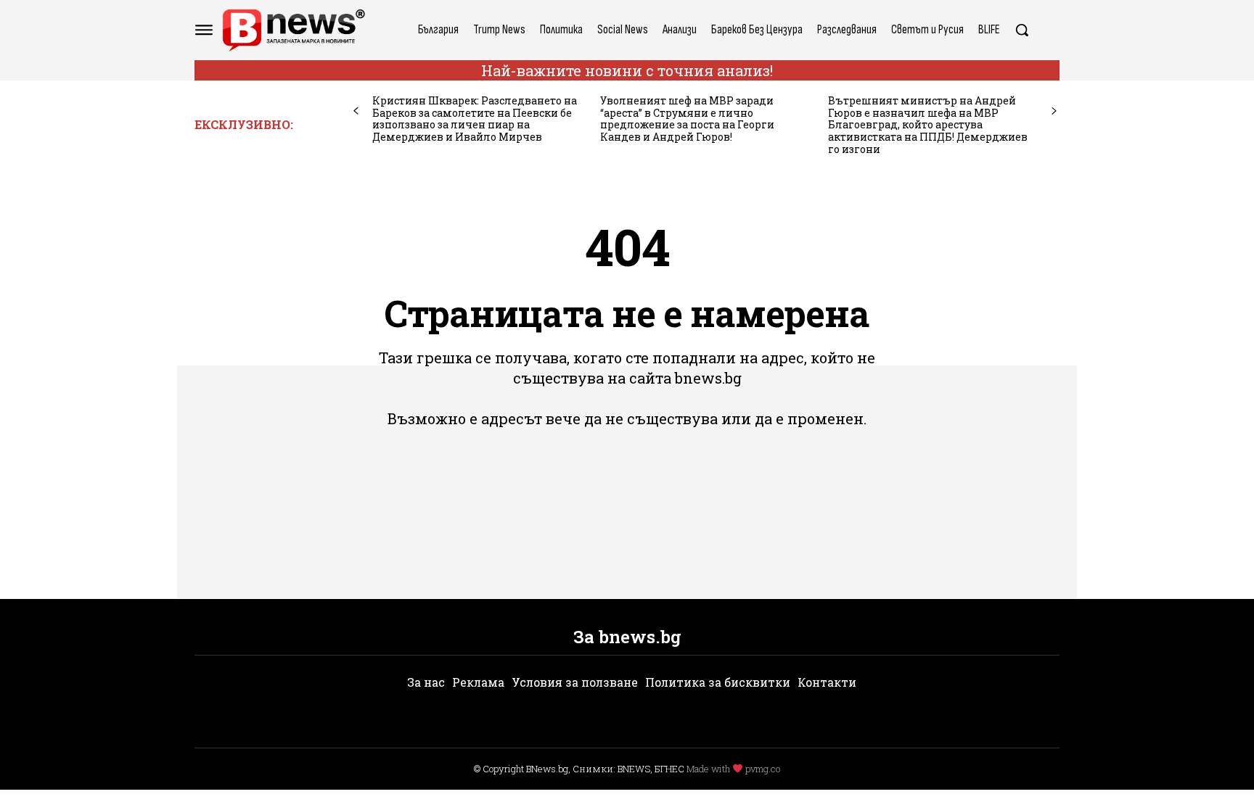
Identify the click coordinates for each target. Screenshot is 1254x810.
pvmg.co (762, 768)
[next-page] (1054, 111)
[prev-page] (356, 111)
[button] (1021, 29)
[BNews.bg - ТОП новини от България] (293, 30)
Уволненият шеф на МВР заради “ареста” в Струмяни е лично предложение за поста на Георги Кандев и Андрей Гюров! (687, 119)
